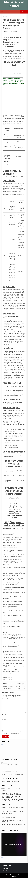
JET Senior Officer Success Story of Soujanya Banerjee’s (12, 797)
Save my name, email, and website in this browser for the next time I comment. (12, 732)
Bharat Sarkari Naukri (14, 4)
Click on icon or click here (13, 764)
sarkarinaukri (14, 31)
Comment (5, 698)
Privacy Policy (6, 868)
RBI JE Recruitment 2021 (12, 679)
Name (4, 714)
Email (4, 719)
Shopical (20, 874)
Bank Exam (5, 16)
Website (4, 724)
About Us (5, 870)
